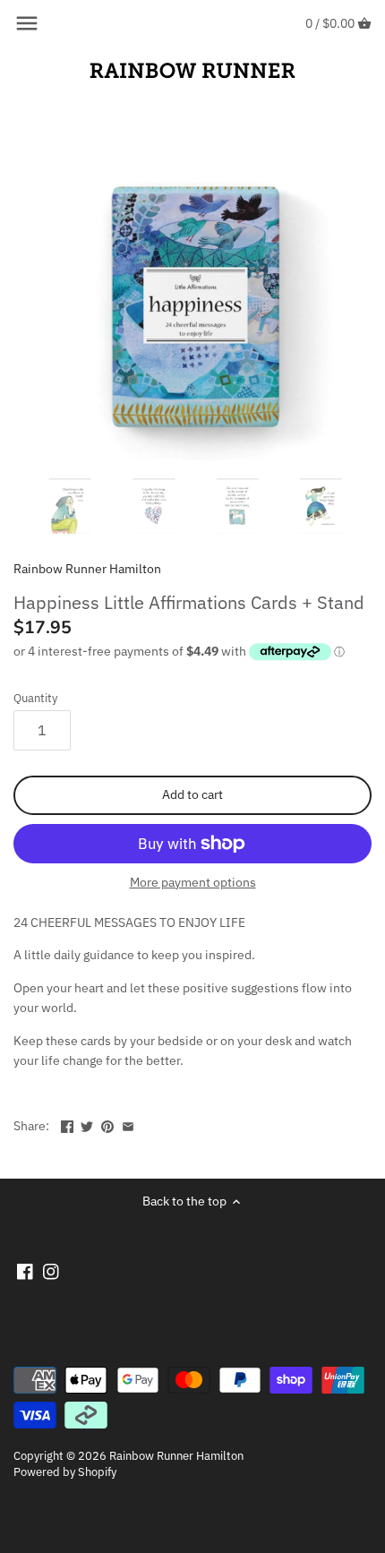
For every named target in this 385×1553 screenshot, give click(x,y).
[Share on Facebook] (67, 1124)
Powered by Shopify (64, 1471)
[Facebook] (25, 1271)
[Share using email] (128, 1124)
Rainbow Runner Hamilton (87, 569)
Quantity (35, 698)
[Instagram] (51, 1271)
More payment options (193, 882)
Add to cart (192, 794)
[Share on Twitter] (87, 1124)
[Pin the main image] (107, 1124)
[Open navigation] (26, 23)
